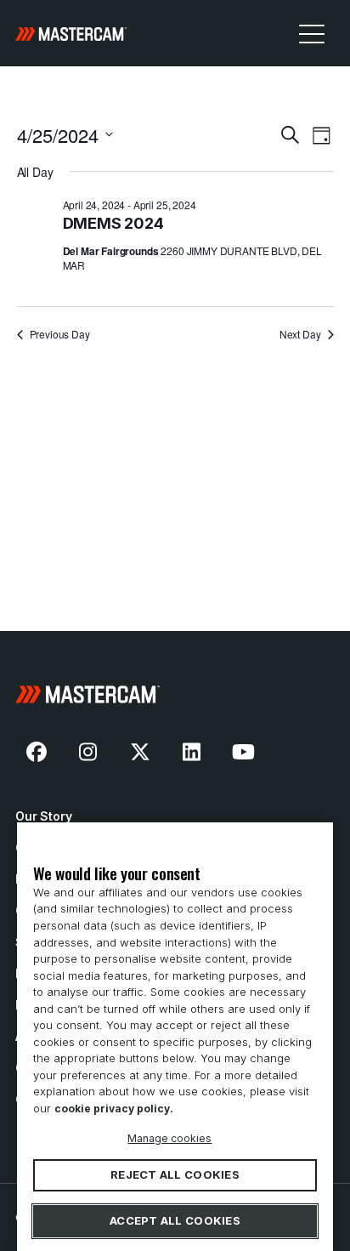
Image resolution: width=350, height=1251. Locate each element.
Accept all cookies (175, 1221)
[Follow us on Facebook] (36, 752)
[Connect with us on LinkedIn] (192, 752)
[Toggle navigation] (312, 33)
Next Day (300, 334)
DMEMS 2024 (113, 223)
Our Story (43, 816)
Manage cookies (169, 1138)
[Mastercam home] (71, 33)
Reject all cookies (175, 1175)
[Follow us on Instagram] (88, 752)
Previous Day (60, 334)
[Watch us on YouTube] (243, 752)
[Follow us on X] (140, 752)
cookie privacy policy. (113, 1108)
